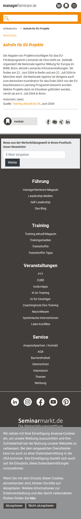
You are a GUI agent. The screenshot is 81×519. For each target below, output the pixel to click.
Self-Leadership (40, 202)
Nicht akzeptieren (41, 506)
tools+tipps (40, 286)
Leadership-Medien (40, 196)
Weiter (12, 162)
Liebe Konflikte (40, 324)
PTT (40, 274)
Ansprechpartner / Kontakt (40, 345)
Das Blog (40, 208)
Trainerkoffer (40, 246)
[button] (20, 122)
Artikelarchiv (10, 28)
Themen (40, 376)
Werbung (40, 383)
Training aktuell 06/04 (26, 103)
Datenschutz (40, 364)
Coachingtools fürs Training (40, 305)
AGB (40, 351)
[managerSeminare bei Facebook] (40, 401)
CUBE (40, 280)
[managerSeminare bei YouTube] (53, 401)
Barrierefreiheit (40, 358)
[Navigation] (74, 6)
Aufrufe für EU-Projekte (36, 28)
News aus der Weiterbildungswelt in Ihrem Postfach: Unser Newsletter (37, 144)
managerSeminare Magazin (40, 189)
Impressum (40, 370)
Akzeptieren (14, 506)
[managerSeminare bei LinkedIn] (15, 401)
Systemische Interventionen (40, 318)
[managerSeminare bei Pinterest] (66, 401)
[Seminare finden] (40, 423)
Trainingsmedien (40, 240)
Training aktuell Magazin (40, 234)
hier (33, 498)
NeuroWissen (40, 311)
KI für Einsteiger (40, 299)
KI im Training (40, 292)
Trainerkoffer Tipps (40, 252)
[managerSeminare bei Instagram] (28, 401)
